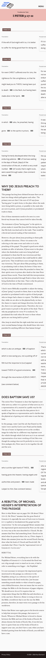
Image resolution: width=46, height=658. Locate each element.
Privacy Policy (6, 655)
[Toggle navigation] (41, 6)
